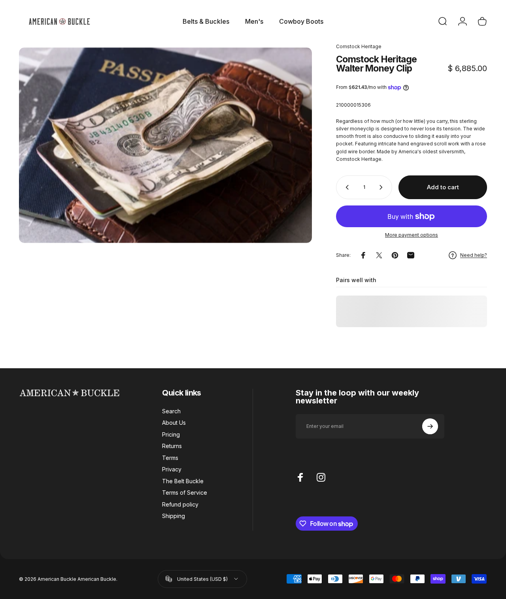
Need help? (473, 255)
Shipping (173, 515)
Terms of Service (184, 492)
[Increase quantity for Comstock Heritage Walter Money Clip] (383, 187)
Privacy (171, 469)
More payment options (411, 235)
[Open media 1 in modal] (165, 145)
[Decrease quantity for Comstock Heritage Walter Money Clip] (345, 187)
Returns (172, 446)
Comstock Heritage (358, 46)
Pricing (171, 434)
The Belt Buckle (183, 481)
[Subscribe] (430, 426)
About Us (174, 422)
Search (171, 411)
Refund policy (180, 504)
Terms (170, 457)
